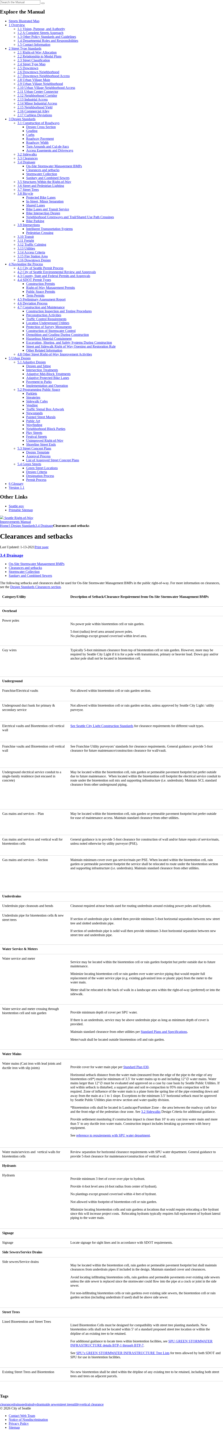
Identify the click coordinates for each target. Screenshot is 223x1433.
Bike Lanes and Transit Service (47, 209)
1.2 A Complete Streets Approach (40, 33)
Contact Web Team (22, 1416)
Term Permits (35, 295)
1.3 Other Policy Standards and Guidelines (46, 37)
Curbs (30, 135)
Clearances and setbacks (42, 170)
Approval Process (38, 456)
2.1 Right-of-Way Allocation (37, 52)
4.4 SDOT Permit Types (34, 280)
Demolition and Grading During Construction (57, 335)
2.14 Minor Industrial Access (37, 103)
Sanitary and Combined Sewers (47, 178)
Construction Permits (40, 284)
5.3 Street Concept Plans (34, 448)
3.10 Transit (25, 237)
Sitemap (14, 1427)
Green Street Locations (42, 468)
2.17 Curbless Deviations (34, 115)
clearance (6, 1404)
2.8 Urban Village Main (33, 80)
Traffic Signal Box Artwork (45, 409)
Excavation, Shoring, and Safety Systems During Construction (69, 342)
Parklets (31, 393)
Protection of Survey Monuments (49, 327)
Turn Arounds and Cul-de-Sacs (47, 146)
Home (4, 526)
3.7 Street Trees (28, 189)
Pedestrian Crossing (39, 233)
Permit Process (36, 480)
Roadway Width (37, 142)
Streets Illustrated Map (24, 21)
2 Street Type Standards (25, 48)
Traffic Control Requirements (46, 319)
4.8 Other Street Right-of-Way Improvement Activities (54, 354)
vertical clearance (92, 1404)
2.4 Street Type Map (31, 64)
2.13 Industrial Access (32, 99)
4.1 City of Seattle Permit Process (40, 268)
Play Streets (34, 433)
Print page (42, 547)
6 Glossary (16, 484)
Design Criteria (36, 472)
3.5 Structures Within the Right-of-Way (44, 182)
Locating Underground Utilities (47, 323)
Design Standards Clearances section (35, 587)
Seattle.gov (16, 506)
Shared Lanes (35, 205)
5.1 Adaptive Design (31, 362)
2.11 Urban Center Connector (37, 91)
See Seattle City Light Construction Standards (101, 726)
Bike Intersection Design (43, 213)
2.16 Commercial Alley (33, 111)
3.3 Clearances (27, 158)
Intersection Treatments (42, 370)
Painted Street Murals (41, 417)
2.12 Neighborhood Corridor (37, 95)
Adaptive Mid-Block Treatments (48, 374)
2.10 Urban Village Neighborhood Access (46, 88)
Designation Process (40, 476)
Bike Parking (35, 221)
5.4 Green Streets (29, 464)
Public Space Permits (40, 291)
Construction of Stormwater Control (51, 331)
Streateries (33, 397)
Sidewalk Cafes (37, 401)
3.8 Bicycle (25, 193)
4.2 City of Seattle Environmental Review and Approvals (56, 272)
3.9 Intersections (28, 225)
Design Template (37, 452)
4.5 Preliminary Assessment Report (41, 299)
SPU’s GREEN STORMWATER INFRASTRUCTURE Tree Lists (122, 1353)
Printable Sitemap (21, 510)
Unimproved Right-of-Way (44, 440)
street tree (65, 1404)
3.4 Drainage (26, 162)
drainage (19, 1404)
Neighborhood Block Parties (45, 429)
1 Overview (17, 25)
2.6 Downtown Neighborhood (38, 72)
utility (76, 1404)
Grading (31, 131)
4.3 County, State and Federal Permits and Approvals (53, 276)
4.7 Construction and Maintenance (41, 307)
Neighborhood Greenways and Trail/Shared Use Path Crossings (70, 217)
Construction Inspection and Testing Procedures (59, 311)
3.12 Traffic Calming (31, 244)
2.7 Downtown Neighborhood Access (43, 76)
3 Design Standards (22, 119)
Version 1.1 (16, 487)
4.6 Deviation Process (32, 303)
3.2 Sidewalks (27, 154)
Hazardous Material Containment (49, 338)
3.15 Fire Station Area (32, 256)
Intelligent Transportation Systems (49, 229)
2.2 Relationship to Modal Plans (39, 56)
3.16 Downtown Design (34, 260)
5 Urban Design (20, 358)
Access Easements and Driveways (49, 150)
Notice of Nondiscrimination (28, 1419)
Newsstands (34, 413)
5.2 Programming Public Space (38, 389)
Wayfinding (34, 425)
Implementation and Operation (47, 385)
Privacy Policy (19, 1423)
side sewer (52, 1404)
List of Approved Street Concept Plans (52, 460)
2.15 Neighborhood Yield (34, 107)
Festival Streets (36, 436)
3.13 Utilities (26, 248)
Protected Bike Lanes (41, 197)
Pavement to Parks (39, 382)
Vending (32, 405)
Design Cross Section (41, 127)
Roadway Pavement (40, 138)
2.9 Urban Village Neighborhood (40, 84)
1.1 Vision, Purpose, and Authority (41, 29)
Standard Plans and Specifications (164, 1032)
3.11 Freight (25, 240)
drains (29, 1404)
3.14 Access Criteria (31, 252)
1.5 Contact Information (33, 44)
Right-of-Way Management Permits (50, 287)
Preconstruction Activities (43, 315)
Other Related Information (44, 350)
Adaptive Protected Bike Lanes (47, 378)
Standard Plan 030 (136, 1067)
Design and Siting (38, 366)
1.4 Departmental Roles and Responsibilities (47, 40)
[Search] (43, 3)
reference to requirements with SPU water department (113, 1135)
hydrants (39, 1404)
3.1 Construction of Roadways (38, 123)
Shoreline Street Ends (41, 444)
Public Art (33, 421)
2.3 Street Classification (33, 60)
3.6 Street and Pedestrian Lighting (40, 186)
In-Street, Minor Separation (45, 201)
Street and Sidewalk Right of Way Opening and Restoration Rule (71, 346)
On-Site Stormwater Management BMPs (54, 166)
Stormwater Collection (41, 174)
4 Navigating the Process (26, 264)
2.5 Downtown (27, 68)
